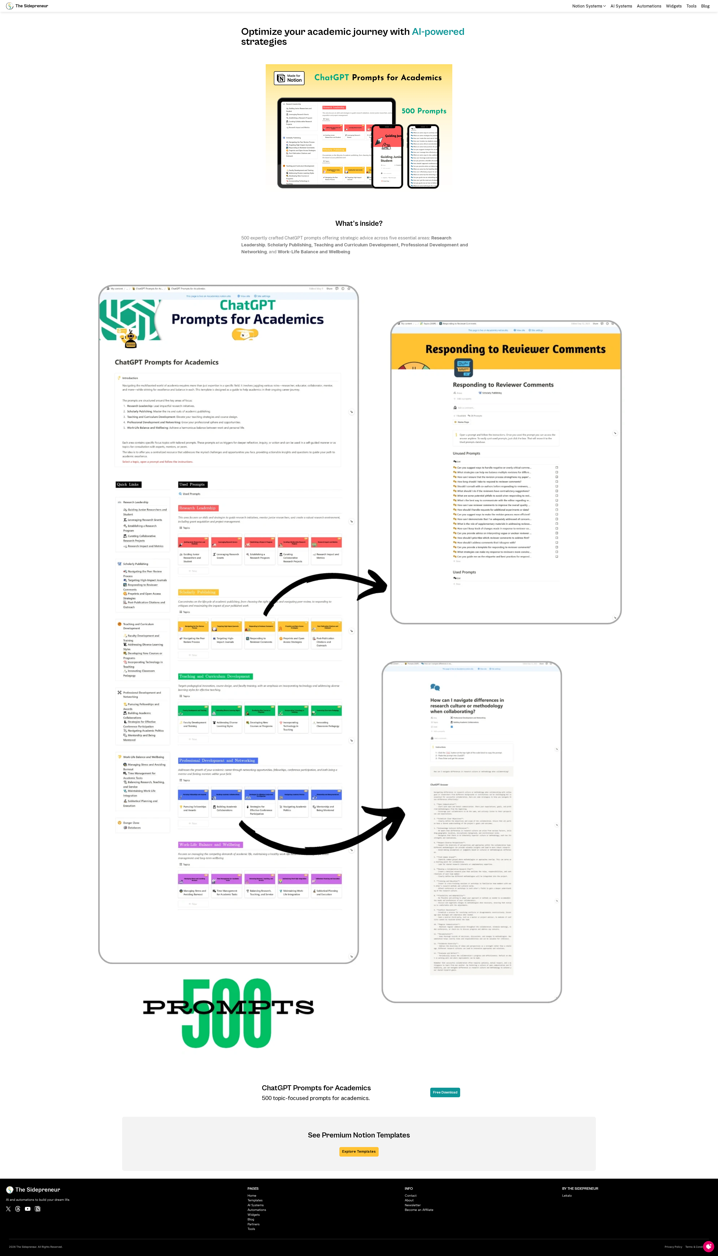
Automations (649, 6)
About (409, 1200)
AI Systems (621, 6)
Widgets (674, 6)
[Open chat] (708, 1246)
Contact (411, 1195)
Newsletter (413, 1205)
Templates (255, 1200)
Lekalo (567, 1195)
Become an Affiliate (419, 1210)
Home (252, 1195)
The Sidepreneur (31, 6)
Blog (705, 6)
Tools (691, 6)
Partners (254, 1224)
